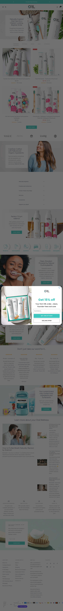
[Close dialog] (59, 287)
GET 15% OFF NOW (46, 316)
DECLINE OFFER (46, 321)
